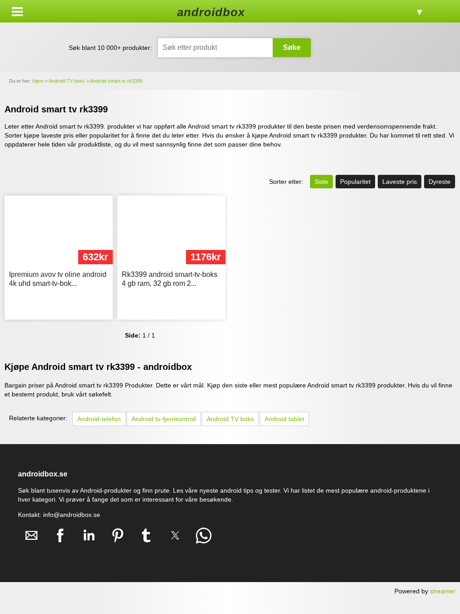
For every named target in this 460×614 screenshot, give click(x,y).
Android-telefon (99, 419)
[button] (17, 11)
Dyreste (440, 181)
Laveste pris (399, 181)
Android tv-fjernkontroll (164, 419)
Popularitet (355, 181)
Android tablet (284, 419)
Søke (292, 47)
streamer (443, 591)
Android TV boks (230, 419)
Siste (321, 181)
